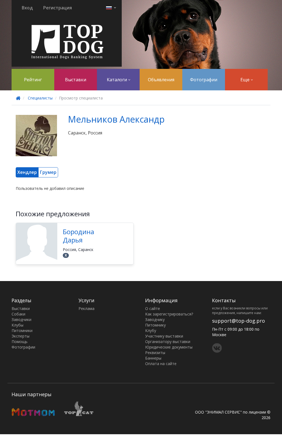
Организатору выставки (167, 341)
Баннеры (153, 358)
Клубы (17, 325)
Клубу (150, 330)
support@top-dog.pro (238, 320)
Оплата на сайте (161, 363)
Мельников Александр (116, 119)
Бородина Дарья (78, 235)
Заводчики (21, 319)
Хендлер (27, 172)
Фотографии (203, 80)
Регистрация (57, 8)
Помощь (20, 341)
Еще (245, 80)
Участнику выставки (164, 336)
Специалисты (40, 98)
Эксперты (20, 336)
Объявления (161, 80)
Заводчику (155, 319)
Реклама (86, 308)
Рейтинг (33, 80)
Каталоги (117, 80)
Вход (27, 8)
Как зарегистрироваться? (169, 314)
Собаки (18, 314)
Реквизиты (155, 352)
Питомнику (155, 325)
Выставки (75, 80)
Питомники (22, 330)
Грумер (48, 172)
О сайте (152, 308)
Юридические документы (168, 347)
